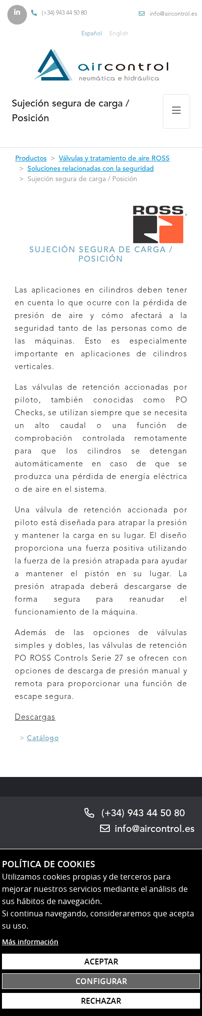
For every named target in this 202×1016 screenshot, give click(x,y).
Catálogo (43, 738)
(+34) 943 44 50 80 (64, 13)
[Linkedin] (17, 15)
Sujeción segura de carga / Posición (70, 111)
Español (91, 34)
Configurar (101, 981)
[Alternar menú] (176, 111)
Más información (30, 941)
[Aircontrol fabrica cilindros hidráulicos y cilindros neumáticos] (101, 64)
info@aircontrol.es (173, 14)
